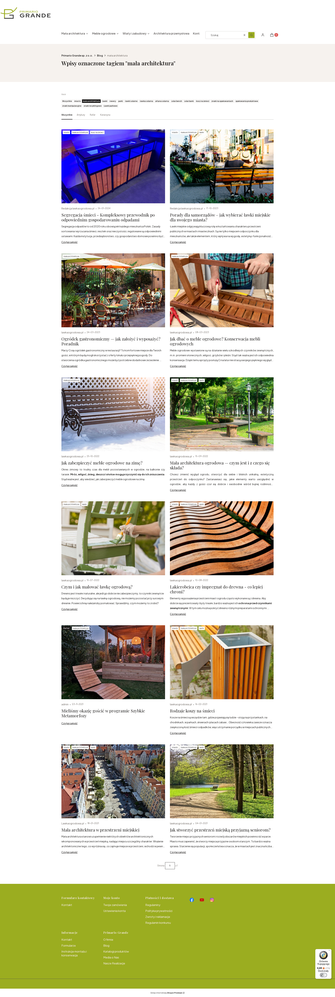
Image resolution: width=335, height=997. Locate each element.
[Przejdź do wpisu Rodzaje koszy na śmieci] (222, 662)
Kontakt (66, 905)
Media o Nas (111, 957)
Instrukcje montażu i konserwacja (74, 953)
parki (201, 380)
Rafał (92, 115)
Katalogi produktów (116, 951)
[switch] (323, 975)
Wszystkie (66, 115)
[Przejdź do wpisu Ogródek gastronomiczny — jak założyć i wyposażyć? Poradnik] (113, 290)
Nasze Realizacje (114, 963)
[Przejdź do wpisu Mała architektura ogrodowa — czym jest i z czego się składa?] (222, 414)
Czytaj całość (69, 242)
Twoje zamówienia (115, 905)
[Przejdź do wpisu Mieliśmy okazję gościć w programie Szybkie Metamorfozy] (113, 662)
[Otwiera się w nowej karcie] (192, 900)
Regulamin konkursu (158, 922)
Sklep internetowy (166, 993)
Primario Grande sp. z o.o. (77, 55)
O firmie (108, 939)
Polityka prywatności (158, 911)
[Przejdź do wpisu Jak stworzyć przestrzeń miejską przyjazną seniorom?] (222, 781)
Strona (160, 865)
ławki (201, 132)
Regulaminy (152, 905)
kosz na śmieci (97, 132)
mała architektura (80, 132)
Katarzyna (105, 115)
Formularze (68, 945)
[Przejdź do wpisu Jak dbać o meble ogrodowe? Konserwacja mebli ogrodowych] (222, 290)
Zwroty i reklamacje (157, 917)
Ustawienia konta (114, 911)
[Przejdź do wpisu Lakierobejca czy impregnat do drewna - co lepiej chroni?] (222, 538)
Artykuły (81, 115)
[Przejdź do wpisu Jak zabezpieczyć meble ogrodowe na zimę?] (113, 414)
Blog (100, 55)
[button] (251, 35)
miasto (66, 132)
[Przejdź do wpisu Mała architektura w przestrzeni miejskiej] (113, 781)
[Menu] (329, 951)
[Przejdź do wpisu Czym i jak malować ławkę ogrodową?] (113, 538)
